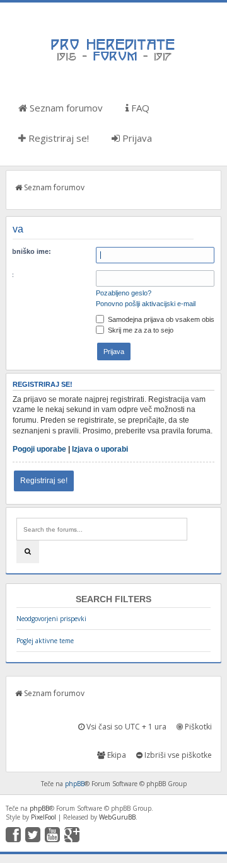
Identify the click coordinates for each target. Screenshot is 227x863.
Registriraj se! (57, 138)
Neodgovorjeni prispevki (51, 618)
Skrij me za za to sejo (139, 330)
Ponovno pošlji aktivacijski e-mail (145, 303)
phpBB (74, 783)
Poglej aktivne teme (45, 640)
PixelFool (43, 817)
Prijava (136, 138)
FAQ (139, 107)
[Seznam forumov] (113, 59)
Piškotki (197, 726)
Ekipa (115, 755)
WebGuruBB (117, 817)
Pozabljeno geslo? (123, 293)
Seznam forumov (65, 107)
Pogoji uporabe (39, 449)
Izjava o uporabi (100, 449)
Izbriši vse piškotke (177, 755)
